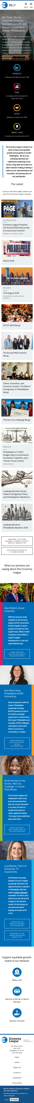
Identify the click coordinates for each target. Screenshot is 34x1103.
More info (12, 1095)
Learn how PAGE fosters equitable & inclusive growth (17, 654)
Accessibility (17, 1077)
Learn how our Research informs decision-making (17, 924)
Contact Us (17, 1072)
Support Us (17, 1067)
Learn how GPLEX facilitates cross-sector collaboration (17, 743)
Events (17, 1062)
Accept (6, 1099)
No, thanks (14, 1099)
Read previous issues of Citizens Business (17, 551)
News (17, 1057)
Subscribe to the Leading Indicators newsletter (17, 935)
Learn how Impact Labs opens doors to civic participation (17, 829)
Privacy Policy (17, 1083)
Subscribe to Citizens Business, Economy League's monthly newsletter (17, 541)
